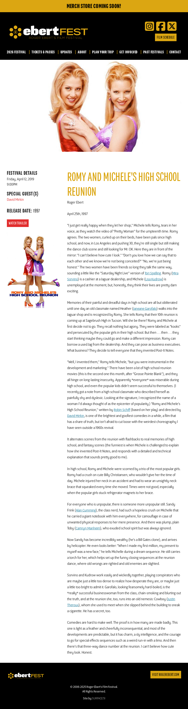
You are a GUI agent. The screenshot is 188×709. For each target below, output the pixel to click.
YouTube (130, 37)
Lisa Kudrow (153, 279)
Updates (66, 52)
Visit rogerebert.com (165, 675)
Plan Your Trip (103, 52)
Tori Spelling (153, 273)
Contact (175, 52)
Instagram (144, 37)
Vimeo (137, 37)
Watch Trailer (18, 223)
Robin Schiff (122, 410)
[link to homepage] (26, 675)
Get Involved (128, 52)
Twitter (124, 37)
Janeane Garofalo (145, 309)
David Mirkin (75, 416)
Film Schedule (166, 37)
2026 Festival (16, 52)
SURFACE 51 (98, 698)
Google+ (151, 37)
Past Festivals (153, 52)
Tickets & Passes (43, 52)
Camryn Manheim (88, 528)
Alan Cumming (86, 510)
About (82, 52)
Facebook (117, 37)
